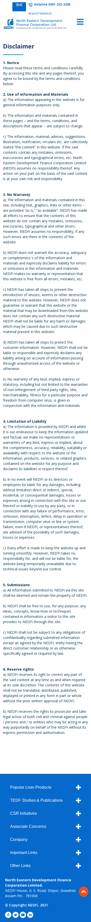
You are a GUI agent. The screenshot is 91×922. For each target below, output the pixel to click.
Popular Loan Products (30, 787)
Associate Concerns (28, 826)
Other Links (20, 865)
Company (19, 839)
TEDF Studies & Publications (36, 800)
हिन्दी (19, 5)
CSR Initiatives (23, 813)
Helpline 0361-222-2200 (51, 4)
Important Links (23, 852)
